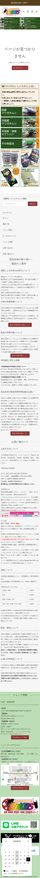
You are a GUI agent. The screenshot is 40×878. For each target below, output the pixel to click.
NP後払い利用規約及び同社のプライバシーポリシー (17, 534)
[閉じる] (30, 835)
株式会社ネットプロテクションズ (26, 526)
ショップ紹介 (8, 230)
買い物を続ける (18, 68)
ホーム (5, 218)
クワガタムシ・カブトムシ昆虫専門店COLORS (23, 876)
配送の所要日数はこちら (20, 355)
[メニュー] (36, 11)
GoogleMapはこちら (20, 788)
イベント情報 (8, 242)
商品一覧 (6, 224)
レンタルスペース (9, 236)
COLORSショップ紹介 (20, 737)
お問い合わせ (8, 248)
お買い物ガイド (8, 254)
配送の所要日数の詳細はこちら (20, 325)
